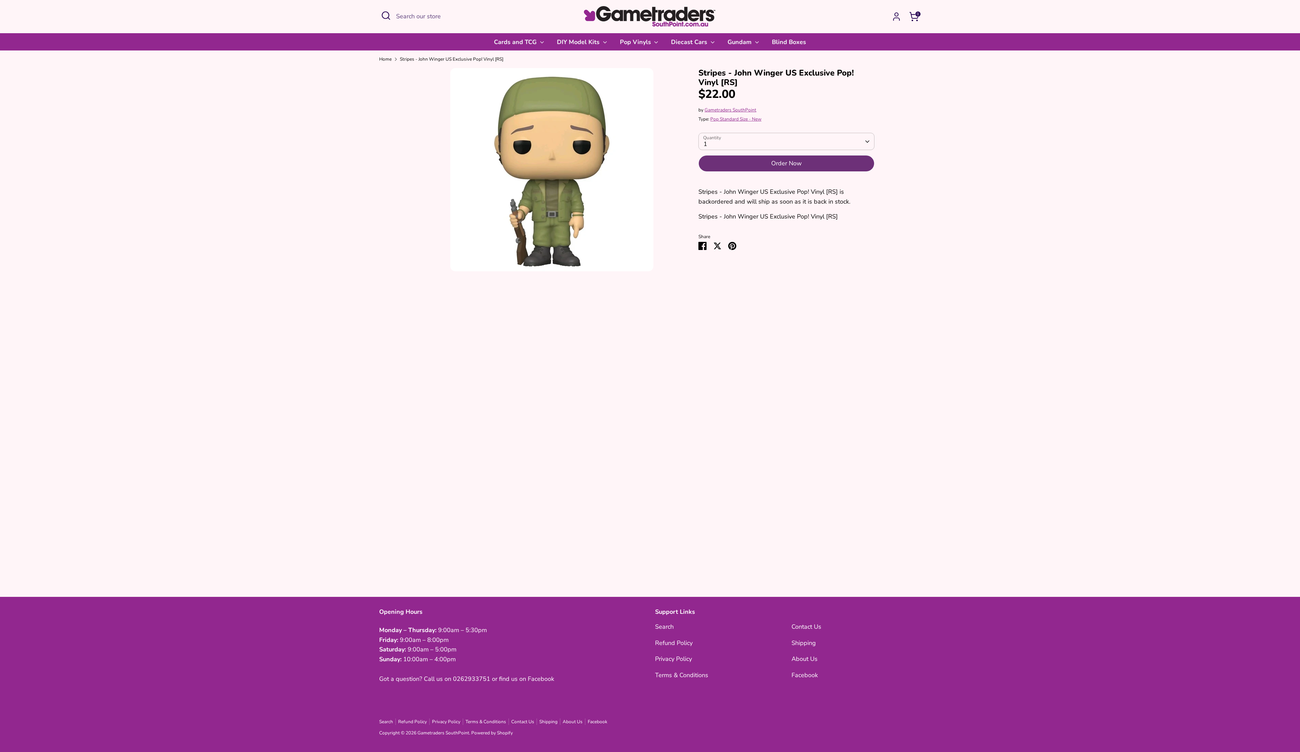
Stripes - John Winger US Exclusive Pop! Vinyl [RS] (451, 59)
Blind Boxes (789, 42)
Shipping (804, 643)
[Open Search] (386, 15)
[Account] (896, 16)
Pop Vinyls (636, 42)
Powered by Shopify (492, 733)
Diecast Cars (690, 42)
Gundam (740, 42)
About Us (805, 659)
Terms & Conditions (681, 675)
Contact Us (806, 627)
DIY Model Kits (579, 42)
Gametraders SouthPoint (730, 110)
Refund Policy (674, 643)
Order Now (786, 163)
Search (664, 627)
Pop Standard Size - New (735, 119)
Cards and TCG (516, 42)
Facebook (805, 675)
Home (385, 59)
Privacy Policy (673, 659)
